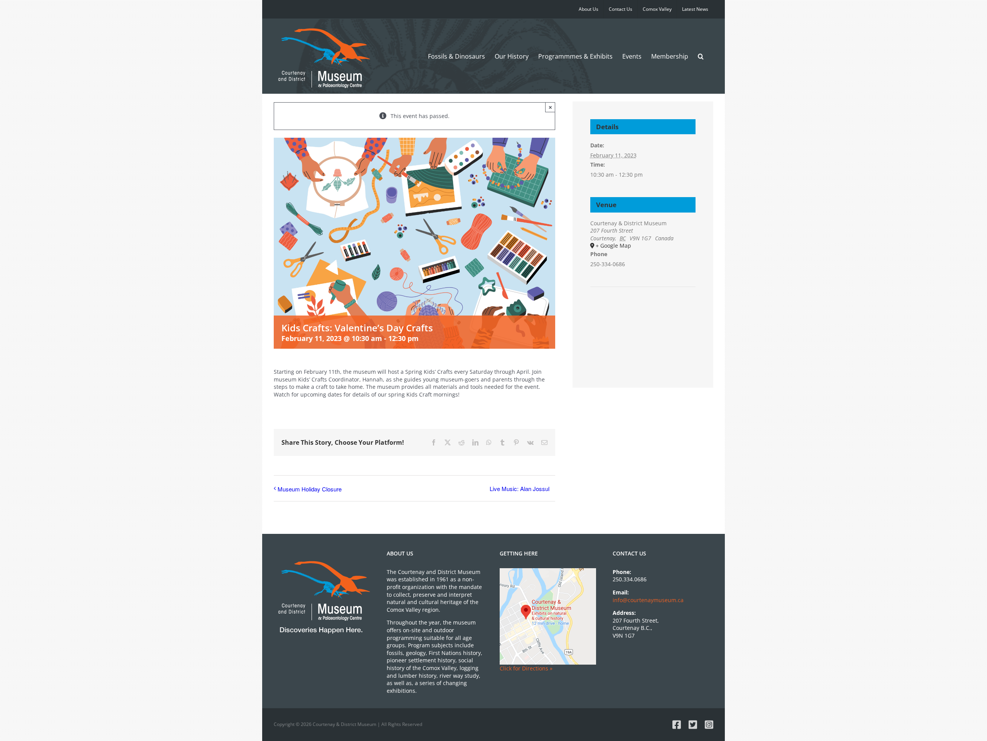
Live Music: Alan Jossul (519, 488)
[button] (701, 56)
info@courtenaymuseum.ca (648, 600)
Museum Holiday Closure (310, 489)
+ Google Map (613, 245)
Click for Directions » (526, 668)
